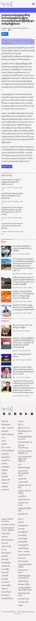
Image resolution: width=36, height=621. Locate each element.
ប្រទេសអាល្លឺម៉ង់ (6, 585)
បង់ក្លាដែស (4, 589)
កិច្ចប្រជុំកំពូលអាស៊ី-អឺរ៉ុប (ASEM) (25, 566)
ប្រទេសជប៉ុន (5, 572)
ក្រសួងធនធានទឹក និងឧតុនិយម (24, 492)
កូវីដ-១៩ (20, 425)
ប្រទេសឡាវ (21, 529)
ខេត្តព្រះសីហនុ (5, 457)
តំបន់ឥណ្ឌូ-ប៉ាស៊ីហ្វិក (24, 584)
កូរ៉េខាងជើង (4, 576)
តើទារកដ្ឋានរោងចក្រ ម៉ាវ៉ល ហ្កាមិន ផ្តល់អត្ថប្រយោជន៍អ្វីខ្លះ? (22, 326)
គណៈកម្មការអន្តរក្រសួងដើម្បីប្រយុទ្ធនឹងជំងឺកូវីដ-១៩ (24, 459)
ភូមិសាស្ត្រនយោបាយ (7, 540)
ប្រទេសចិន (4, 556)
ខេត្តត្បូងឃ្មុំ (4, 486)
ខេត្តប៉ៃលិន (4, 470)
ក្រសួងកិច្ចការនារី (23, 514)
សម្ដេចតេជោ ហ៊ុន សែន (8, 525)
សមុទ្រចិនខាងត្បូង (23, 581)
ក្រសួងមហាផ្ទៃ (22, 479)
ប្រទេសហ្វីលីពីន (22, 542)
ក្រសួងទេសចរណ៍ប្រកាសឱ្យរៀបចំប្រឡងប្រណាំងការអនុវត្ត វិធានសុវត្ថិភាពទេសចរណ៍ (11, 182)
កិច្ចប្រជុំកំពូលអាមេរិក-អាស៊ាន (24, 594)
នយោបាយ (4, 537)
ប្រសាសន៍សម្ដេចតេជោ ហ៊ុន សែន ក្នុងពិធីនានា (7, 529)
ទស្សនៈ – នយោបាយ (7, 428)
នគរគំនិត (4, 444)
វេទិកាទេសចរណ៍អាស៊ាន (23, 571)
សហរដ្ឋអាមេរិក (5, 566)
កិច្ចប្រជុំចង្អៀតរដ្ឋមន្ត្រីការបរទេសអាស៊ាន (24, 577)
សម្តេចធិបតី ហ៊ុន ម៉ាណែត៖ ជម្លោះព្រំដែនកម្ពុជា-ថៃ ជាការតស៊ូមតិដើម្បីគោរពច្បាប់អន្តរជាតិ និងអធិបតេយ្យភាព (24, 307)
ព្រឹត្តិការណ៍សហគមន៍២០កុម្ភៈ (23, 446)
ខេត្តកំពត (4, 473)
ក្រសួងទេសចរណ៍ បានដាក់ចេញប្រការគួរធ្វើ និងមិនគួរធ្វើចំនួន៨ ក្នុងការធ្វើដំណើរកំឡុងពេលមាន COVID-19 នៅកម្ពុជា (12, 211)
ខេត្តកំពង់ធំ (4, 477)
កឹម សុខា (4, 550)
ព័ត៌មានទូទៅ (4, 201)
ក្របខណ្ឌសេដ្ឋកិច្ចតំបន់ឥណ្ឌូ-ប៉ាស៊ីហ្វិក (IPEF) (25, 589)
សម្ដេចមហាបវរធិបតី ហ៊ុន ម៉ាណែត (7, 520)
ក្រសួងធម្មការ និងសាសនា (23, 504)
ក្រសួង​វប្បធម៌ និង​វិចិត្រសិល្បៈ (24, 509)
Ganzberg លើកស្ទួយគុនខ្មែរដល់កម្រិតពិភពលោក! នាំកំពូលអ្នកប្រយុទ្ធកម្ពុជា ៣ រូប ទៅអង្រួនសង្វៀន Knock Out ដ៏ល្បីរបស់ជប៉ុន (23, 294)
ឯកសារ (3, 441)
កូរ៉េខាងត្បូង (4, 579)
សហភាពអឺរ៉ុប (5, 569)
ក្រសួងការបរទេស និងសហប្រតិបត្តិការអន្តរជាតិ (23, 473)
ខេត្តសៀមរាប (5, 454)
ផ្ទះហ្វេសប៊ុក (4, 188)
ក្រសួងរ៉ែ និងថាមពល (24, 500)
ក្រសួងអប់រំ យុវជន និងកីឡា (24, 486)
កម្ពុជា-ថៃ (20, 519)
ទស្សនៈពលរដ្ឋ (5, 533)
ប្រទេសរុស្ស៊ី (4, 559)
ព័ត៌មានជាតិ (4, 421)
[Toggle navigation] (33, 4)
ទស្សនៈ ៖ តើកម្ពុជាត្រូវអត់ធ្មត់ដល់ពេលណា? (22, 355)
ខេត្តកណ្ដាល (5, 483)
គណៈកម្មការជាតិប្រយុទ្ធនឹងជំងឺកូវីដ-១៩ (24, 452)
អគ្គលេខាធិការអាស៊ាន (24, 555)
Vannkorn (19, 614)
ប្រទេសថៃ (21, 522)
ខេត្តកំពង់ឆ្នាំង (5, 467)
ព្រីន (5, 34)
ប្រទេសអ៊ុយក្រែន (6, 563)
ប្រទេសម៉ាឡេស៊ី (22, 539)
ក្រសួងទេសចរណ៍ (7, 166)
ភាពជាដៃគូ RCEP (23, 602)
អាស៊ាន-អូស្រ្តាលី (23, 561)
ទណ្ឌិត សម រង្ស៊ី (6, 546)
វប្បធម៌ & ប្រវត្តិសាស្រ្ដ (7, 434)
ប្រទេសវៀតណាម (23, 526)
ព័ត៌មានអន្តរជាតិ (6, 425)
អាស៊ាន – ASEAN (23, 552)
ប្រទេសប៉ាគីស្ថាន (6, 592)
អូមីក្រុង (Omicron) (24, 428)
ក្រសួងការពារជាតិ (23, 482)
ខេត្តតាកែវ (4, 464)
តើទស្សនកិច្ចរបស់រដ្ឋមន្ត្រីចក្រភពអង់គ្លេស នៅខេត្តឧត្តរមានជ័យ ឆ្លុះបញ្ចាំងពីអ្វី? (22, 248)
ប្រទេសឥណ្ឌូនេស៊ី (23, 545)
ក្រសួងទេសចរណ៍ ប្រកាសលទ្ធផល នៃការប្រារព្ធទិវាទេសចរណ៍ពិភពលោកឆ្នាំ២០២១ (12, 226)
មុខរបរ (3, 438)
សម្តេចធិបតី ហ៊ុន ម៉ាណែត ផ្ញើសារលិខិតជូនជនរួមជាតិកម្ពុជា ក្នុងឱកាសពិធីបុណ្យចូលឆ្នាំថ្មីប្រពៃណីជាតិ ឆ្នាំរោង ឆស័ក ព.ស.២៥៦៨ (23, 370)
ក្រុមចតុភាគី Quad (23, 599)
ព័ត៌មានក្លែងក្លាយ (6, 553)
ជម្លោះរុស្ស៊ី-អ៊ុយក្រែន (7, 598)
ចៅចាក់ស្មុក (4, 543)
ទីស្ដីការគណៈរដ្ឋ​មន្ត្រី (24, 468)
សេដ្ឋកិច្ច (20, 605)
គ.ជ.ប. (20, 464)
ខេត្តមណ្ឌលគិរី (5, 480)
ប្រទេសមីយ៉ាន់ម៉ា (23, 532)
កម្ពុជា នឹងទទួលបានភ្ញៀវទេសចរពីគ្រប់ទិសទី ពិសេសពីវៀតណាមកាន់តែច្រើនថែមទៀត (12, 196)
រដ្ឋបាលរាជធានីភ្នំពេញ (7, 451)
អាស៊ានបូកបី (21, 558)
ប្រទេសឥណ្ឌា (5, 595)
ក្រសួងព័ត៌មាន (22, 496)
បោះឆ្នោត (21, 421)
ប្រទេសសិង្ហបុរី (22, 535)
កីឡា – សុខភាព (6, 447)
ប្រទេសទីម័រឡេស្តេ (23, 548)
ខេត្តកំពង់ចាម (5, 490)
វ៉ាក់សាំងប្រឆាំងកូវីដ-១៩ (25, 442)
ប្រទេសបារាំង (5, 582)
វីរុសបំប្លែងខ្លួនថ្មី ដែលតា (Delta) (24, 432)
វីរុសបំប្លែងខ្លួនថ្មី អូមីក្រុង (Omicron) (24, 438)
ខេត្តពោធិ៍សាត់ (5, 460)
